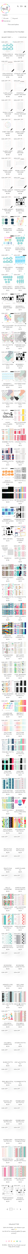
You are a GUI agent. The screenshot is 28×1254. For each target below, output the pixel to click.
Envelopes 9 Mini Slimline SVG (20, 249)
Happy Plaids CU (20, 869)
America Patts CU (7, 462)
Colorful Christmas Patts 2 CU (20, 1025)
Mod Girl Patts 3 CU (20, 753)
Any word (15, 18)
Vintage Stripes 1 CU (20, 636)
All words (6, 18)
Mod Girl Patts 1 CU (20, 772)
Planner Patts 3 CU (8, 598)
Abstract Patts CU (20, 714)
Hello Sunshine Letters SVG (20, 230)
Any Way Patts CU (20, 1063)
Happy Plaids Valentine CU (20, 888)
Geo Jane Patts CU (20, 985)
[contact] (21, 1241)
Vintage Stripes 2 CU (7, 636)
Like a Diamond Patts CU (20, 908)
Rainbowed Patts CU (20, 462)
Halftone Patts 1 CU (20, 733)
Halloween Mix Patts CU (8, 830)
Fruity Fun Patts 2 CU (20, 850)
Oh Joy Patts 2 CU (20, 326)
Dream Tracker (20, 152)
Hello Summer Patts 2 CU (20, 423)
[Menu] (25, 6)
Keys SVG (8, 248)
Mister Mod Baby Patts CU (7, 946)
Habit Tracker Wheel (7, 132)
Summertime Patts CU (8, 927)
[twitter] (14, 1241)
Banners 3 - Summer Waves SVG (8, 521)
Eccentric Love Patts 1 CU (20, 966)
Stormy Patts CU (20, 1043)
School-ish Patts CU (8, 1102)
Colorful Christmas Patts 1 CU (8, 1044)
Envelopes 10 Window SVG (8, 55)
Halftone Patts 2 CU (8, 733)
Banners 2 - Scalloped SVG (20, 811)
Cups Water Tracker (7, 94)
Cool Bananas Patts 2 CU (20, 675)
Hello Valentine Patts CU (8, 889)
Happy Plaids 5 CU (7, 578)
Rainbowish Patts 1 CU (7, 1140)
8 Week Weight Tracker (7, 210)
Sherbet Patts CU (7, 442)
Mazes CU (7, 558)
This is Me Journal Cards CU (20, 540)
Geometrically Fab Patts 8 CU (20, 1141)
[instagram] (7, 1241)
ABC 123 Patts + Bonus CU (20, 694)
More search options (13, 24)
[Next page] (20, 1209)
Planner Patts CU (20, 1082)
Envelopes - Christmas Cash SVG (7, 230)
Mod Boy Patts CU (8, 753)
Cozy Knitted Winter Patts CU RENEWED (20, 792)
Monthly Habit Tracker (20, 190)
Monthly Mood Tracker (20, 113)
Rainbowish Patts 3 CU (7, 1121)
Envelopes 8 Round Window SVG (8, 269)
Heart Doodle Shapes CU (7, 1198)
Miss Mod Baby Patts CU (20, 927)
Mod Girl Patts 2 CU (8, 772)
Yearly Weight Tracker (7, 190)
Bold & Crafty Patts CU (20, 1005)
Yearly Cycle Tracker (20, 171)
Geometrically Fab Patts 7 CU (7, 1160)
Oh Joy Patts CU (8, 346)
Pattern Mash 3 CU (20, 404)
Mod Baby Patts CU (20, 946)
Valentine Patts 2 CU (8, 1179)
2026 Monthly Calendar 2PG (7, 74)
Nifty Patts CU (20, 481)
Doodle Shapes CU (20, 1198)
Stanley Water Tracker (20, 74)
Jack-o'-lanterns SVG (8, 481)
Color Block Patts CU (20, 830)
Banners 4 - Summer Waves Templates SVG (8, 385)
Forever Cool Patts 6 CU (20, 346)
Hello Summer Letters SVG (7, 326)
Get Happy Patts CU (8, 675)
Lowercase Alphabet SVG (8, 714)
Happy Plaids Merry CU (8, 908)
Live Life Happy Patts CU (20, 1179)
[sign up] (17, 1241)
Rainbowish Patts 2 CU (20, 1121)
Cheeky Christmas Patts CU (20, 579)
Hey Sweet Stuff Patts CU (20, 1160)
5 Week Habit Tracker (8, 152)
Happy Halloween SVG (7, 424)
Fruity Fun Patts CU (8, 869)
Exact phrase (7, 21)
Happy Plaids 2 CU (7, 811)
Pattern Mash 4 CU (7, 404)
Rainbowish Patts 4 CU (20, 1102)
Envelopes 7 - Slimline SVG (8, 287)
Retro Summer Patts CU (20, 501)
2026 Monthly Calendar (20, 55)
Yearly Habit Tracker (8, 171)
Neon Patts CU (8, 500)
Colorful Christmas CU (8, 1024)
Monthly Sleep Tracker (20, 94)
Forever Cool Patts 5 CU (20, 520)
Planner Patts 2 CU (20, 598)
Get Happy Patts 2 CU (20, 656)
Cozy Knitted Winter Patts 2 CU (7, 792)
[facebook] (10, 1241)
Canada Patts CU (20, 442)
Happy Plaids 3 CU (20, 617)
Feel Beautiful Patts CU (8, 1082)
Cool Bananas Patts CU (7, 694)
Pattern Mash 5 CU (20, 384)
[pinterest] (12, 1241)
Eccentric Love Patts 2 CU (8, 966)
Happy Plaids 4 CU (7, 617)
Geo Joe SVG (8, 539)
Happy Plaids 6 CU (20, 559)
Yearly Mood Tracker (8, 113)
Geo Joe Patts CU (7, 1005)
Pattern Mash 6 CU (7, 365)
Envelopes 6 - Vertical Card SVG (20, 288)
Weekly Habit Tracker (20, 132)
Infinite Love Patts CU (8, 985)
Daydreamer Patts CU (8, 656)
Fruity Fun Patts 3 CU (8, 850)
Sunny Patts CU (8, 1063)
